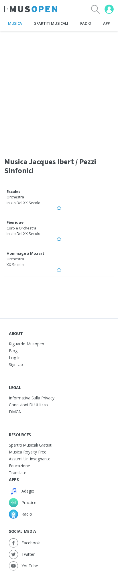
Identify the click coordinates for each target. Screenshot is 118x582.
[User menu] (109, 9)
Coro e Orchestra (21, 228)
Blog (13, 350)
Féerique (15, 222)
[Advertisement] (59, 90)
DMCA (15, 411)
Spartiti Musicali (51, 23)
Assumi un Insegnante (29, 459)
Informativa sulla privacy (31, 398)
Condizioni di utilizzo (28, 404)
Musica (15, 23)
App (106, 23)
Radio (85, 23)
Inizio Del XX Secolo (23, 202)
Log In (15, 357)
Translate (17, 472)
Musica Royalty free (27, 452)
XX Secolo (15, 264)
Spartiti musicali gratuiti (30, 445)
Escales (13, 191)
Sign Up (16, 364)
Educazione (19, 465)
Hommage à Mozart (25, 253)
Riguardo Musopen (26, 343)
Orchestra (15, 197)
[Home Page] (30, 9)
